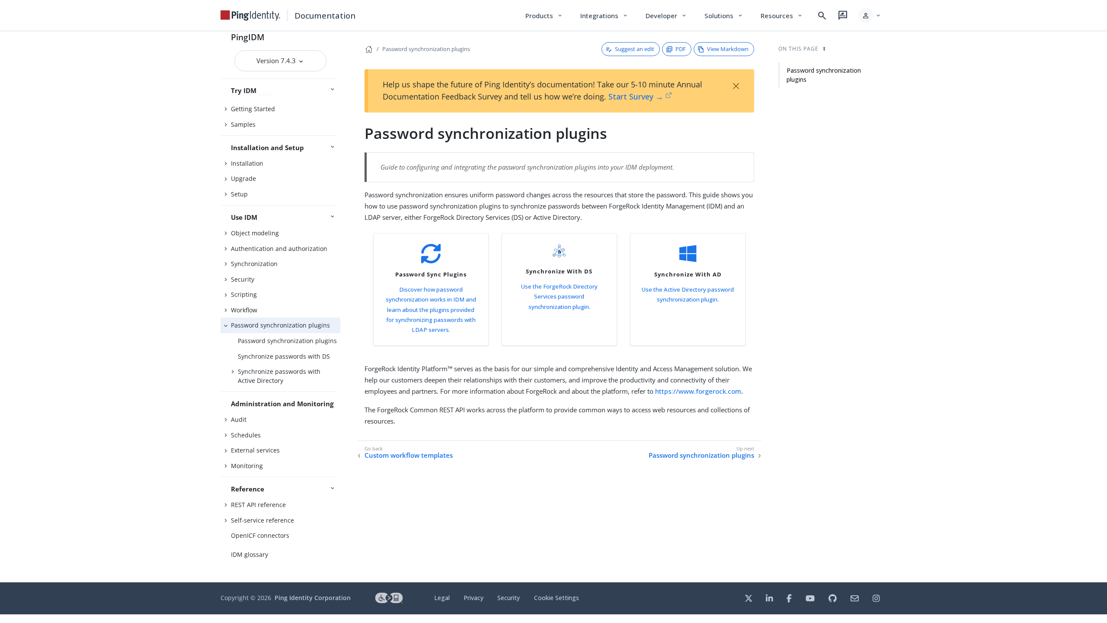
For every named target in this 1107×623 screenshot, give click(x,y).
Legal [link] (442, 598)
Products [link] (544, 15)
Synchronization (254, 264)
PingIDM (248, 37)
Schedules (246, 435)
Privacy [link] (473, 598)
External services (255, 450)
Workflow (244, 310)
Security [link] (508, 598)
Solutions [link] (723, 15)
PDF (680, 49)
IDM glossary (249, 554)
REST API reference (258, 505)
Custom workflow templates (409, 455)
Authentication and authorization (279, 248)
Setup (239, 194)
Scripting (244, 294)
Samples (243, 124)
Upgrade (243, 178)
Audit (238, 419)
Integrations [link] (604, 15)
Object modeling (255, 233)
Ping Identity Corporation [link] (313, 598)
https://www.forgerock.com (698, 391)
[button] (870, 15)
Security (242, 279)
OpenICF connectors (260, 535)
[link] (250, 15)
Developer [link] (666, 15)
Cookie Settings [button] (556, 598)
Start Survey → (635, 96)
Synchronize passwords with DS (284, 356)
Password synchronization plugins (280, 325)
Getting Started (253, 109)
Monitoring (247, 466)
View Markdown (728, 49)
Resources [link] (782, 15)
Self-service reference (262, 520)
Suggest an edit (634, 49)
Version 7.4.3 (277, 60)
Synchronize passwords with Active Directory (279, 376)
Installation (247, 163)
